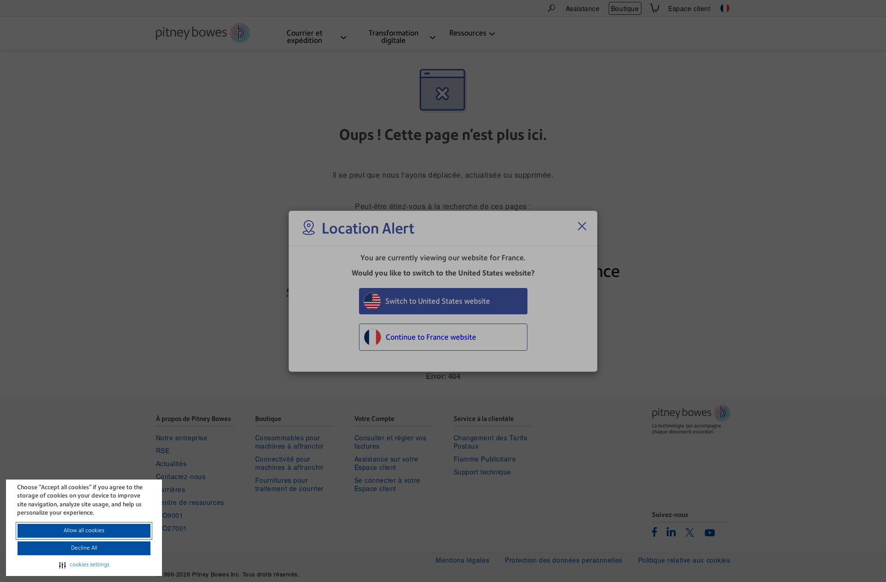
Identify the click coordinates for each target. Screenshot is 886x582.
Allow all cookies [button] (84, 530)
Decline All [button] (84, 548)
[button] (84, 565)
